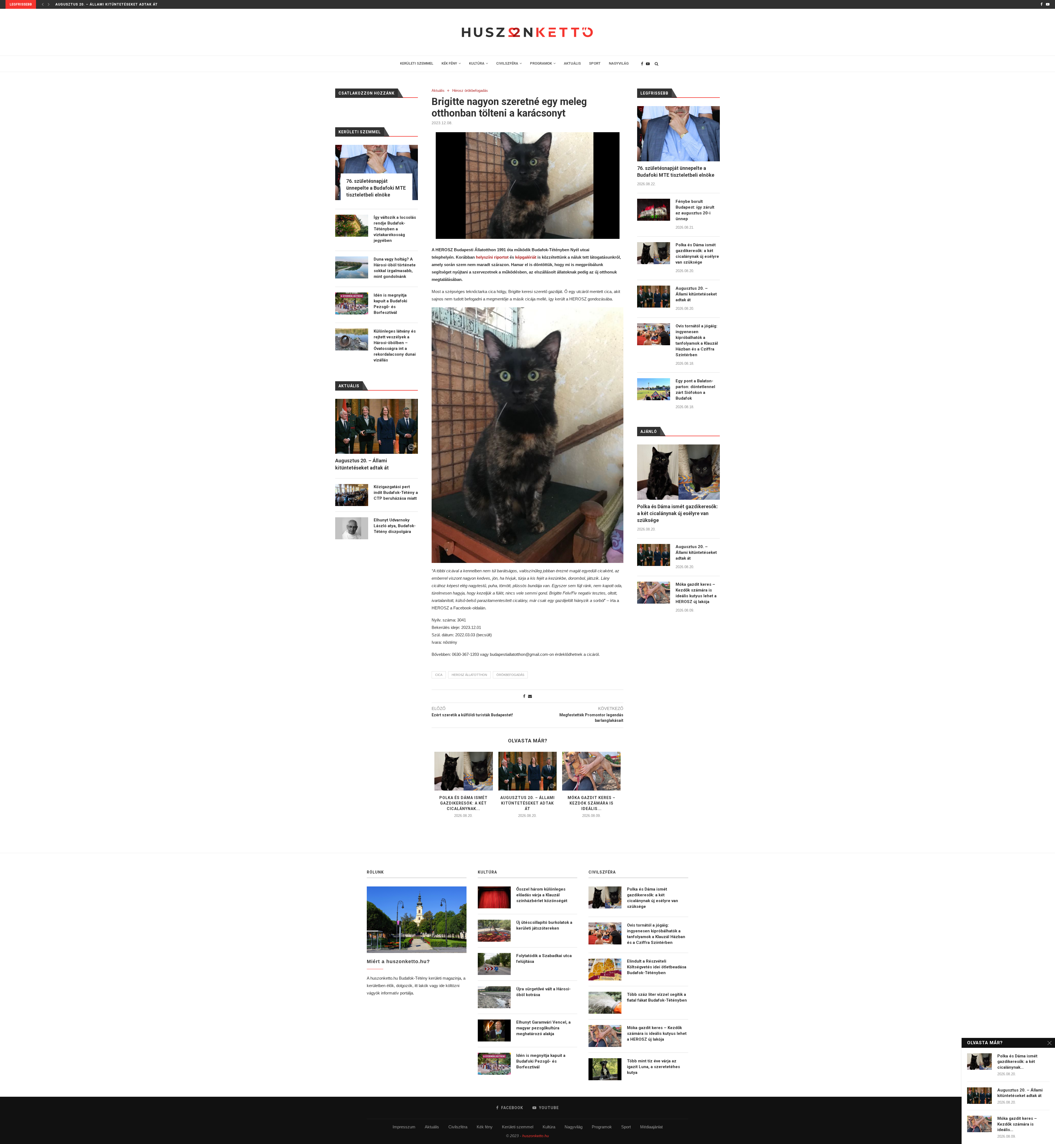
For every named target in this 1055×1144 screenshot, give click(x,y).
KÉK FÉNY (449, 63)
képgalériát (526, 257)
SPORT (595, 63)
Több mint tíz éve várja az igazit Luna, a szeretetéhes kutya (653, 1067)
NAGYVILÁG (619, 63)
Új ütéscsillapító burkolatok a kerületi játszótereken (544, 925)
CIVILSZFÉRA (507, 63)
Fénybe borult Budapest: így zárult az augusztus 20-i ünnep (695, 210)
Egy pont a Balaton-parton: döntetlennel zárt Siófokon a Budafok (695, 389)
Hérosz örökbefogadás (470, 91)
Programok (602, 1126)
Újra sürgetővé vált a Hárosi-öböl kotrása (543, 992)
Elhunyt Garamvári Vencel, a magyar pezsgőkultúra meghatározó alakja (543, 1028)
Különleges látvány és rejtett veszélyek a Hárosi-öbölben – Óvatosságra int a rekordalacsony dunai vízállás (395, 346)
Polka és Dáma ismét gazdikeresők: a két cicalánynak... (463, 803)
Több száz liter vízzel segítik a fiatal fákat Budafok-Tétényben (657, 997)
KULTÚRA (476, 63)
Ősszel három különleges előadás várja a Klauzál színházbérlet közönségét (541, 895)
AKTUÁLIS (572, 63)
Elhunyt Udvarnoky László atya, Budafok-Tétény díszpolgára (395, 526)
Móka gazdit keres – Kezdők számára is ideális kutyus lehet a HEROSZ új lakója (696, 593)
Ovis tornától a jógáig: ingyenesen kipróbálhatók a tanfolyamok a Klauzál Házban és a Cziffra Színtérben (697, 340)
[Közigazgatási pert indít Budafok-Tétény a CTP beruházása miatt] (351, 495)
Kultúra (549, 1126)
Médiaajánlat (651, 1126)
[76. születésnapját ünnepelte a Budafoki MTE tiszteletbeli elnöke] (678, 133)
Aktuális (438, 91)
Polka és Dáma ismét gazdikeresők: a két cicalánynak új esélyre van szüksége (697, 253)
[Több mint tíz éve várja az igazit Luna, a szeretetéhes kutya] (604, 1069)
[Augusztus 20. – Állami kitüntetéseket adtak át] (527, 771)
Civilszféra (457, 1126)
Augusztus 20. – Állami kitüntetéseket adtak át (106, 4)
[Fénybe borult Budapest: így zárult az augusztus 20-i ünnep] (653, 210)
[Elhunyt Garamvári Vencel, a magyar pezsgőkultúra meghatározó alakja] (494, 1030)
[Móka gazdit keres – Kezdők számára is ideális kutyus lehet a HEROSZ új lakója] (591, 771)
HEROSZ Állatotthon (469, 674)
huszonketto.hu (535, 1136)
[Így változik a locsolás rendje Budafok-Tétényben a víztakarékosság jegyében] (351, 226)
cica (438, 674)
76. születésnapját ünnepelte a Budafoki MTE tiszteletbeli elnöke (675, 171)
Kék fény (485, 1126)
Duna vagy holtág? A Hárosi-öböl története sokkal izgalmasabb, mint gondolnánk (395, 268)
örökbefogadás (510, 674)
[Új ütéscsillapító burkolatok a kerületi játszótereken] (494, 931)
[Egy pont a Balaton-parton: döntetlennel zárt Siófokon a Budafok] (653, 389)
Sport (626, 1126)
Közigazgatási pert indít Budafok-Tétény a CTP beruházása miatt (396, 492)
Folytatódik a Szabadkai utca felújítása (544, 958)
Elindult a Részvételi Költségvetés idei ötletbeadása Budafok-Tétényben (656, 967)
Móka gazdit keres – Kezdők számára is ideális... (591, 803)
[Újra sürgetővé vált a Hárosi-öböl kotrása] (494, 997)
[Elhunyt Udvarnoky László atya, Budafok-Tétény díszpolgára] (351, 528)
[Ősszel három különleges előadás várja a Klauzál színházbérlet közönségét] (494, 897)
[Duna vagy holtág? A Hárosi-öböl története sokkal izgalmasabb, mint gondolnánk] (351, 267)
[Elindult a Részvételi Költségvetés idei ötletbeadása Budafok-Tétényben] (604, 969)
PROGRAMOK (541, 63)
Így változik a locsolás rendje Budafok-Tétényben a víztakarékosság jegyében (395, 229)
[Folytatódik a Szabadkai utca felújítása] (494, 964)
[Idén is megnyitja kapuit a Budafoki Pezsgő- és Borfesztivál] (351, 303)
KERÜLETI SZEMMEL (416, 63)
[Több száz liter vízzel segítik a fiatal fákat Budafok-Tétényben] (604, 1003)
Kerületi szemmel (517, 1126)
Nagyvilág (573, 1126)
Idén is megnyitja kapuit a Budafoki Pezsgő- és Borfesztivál (390, 304)
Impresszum (404, 1126)
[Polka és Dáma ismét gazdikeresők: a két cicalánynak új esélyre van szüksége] (463, 771)
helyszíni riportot (492, 257)
